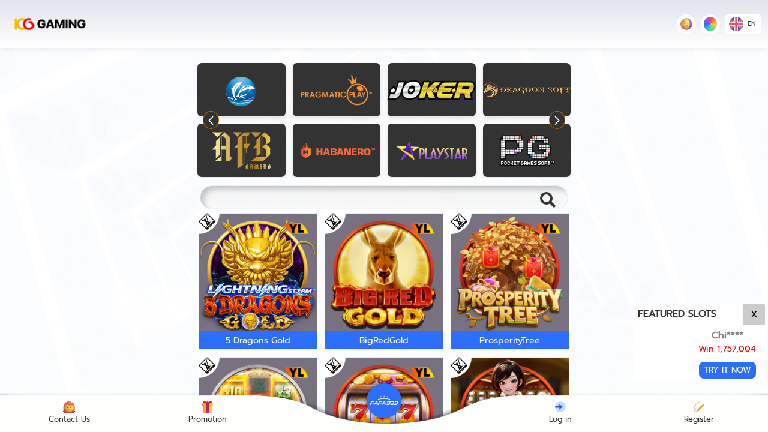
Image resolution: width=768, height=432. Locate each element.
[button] (557, 120)
